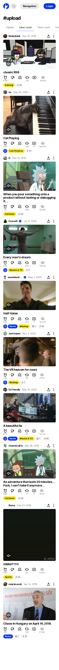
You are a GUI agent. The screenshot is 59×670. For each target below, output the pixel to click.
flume (12, 505)
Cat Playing (11, 138)
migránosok (15, 584)
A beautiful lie (12, 425)
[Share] (48, 36)
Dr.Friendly (14, 390)
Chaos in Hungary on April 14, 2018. (27, 623)
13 (25, 636)
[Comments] (20, 77)
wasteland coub (15, 277)
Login (49, 6)
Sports (8, 577)
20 (20, 214)
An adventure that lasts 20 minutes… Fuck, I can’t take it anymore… (29, 483)
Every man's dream (17, 257)
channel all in (16, 446)
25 (46, 438)
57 (29, 151)
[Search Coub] (14, 6)
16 (41, 326)
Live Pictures (16, 151)
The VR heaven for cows (20, 369)
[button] (5, 77)
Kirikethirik (14, 36)
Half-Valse (10, 313)
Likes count (25, 27)
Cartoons (9, 214)
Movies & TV (16, 270)
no (10, 92)
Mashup (24, 326)
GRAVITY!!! (11, 564)
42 (19, 85)
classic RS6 (11, 72)
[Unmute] (8, 63)
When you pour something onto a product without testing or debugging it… (29, 197)
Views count (43, 27)
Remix (13, 326)
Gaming (9, 85)
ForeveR (13, 221)
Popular (10, 27)
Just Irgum (14, 333)
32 (18, 577)
